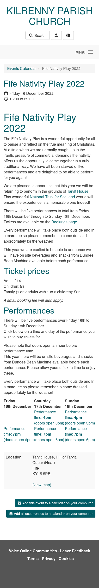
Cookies (66, 558)
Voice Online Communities (33, 551)
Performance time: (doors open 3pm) (49, 417)
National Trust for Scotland (52, 196)
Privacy (49, 558)
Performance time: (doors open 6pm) (19, 434)
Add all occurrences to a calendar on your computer (53, 513)
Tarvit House (77, 191)
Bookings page (64, 222)
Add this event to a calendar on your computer (57, 502)
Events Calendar (21, 68)
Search (40, 35)
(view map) (41, 484)
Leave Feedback (75, 551)
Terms (33, 558)
